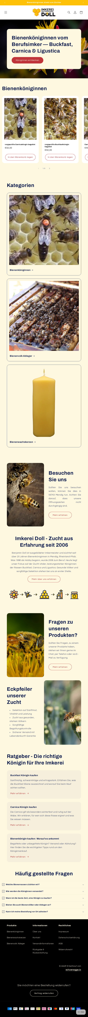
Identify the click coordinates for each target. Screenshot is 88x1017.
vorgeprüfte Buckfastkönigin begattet (57, 146)
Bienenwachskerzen (21, 442)
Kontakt (36, 938)
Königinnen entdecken (27, 60)
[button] (6, 12)
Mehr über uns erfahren (44, 579)
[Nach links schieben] (38, 168)
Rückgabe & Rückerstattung (40, 951)
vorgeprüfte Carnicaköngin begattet (20, 144)
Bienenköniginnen (20, 270)
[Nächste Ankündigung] (83, 2)
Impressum (64, 932)
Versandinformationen (43, 944)
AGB (61, 944)
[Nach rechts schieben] (49, 168)
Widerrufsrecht (66, 950)
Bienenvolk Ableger (21, 356)
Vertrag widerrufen (44, 993)
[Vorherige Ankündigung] (4, 2)
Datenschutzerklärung (69, 938)
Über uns (37, 932)
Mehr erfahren (60, 515)
